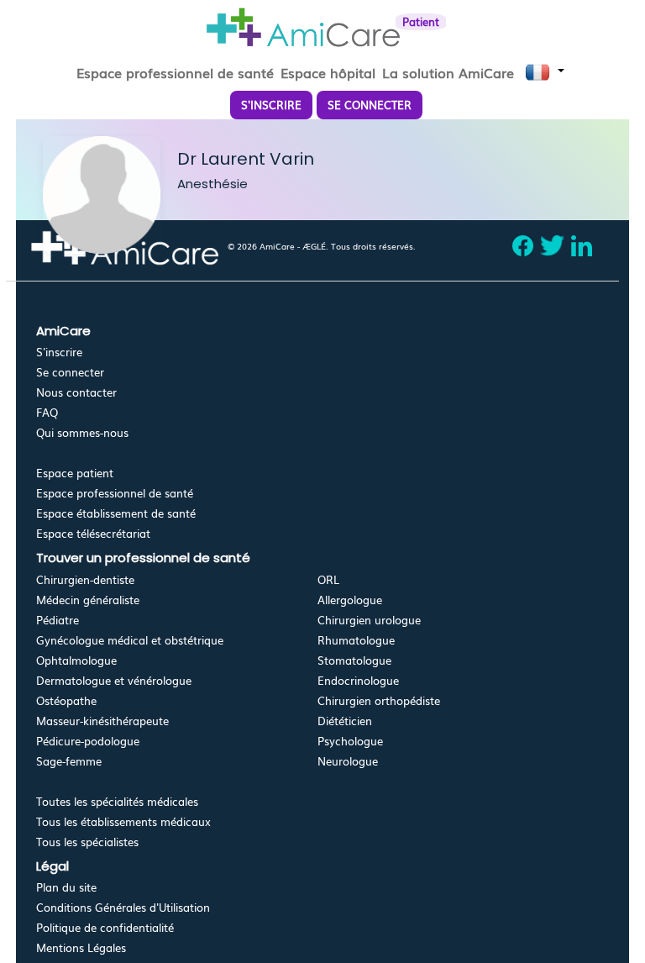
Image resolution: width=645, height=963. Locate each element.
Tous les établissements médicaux (123, 821)
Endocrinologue (358, 680)
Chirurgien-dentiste (85, 579)
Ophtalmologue (76, 660)
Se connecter (70, 372)
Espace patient (74, 473)
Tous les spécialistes (87, 842)
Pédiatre (57, 620)
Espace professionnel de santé (114, 493)
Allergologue (349, 600)
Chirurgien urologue (369, 620)
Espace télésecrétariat (93, 533)
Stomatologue (354, 660)
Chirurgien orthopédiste (378, 700)
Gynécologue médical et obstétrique (129, 640)
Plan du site (66, 887)
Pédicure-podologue (87, 741)
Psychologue (350, 741)
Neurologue (347, 761)
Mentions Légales (81, 947)
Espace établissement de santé (116, 513)
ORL (328, 579)
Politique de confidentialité (105, 927)
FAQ (47, 412)
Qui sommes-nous (82, 432)
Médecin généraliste (87, 600)
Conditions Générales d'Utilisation (123, 907)
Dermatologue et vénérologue (113, 680)
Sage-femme (69, 761)
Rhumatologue (356, 640)
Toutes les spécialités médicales (117, 801)
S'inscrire (59, 352)
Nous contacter (76, 392)
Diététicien (344, 721)
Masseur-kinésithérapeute (102, 721)
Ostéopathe (66, 700)
